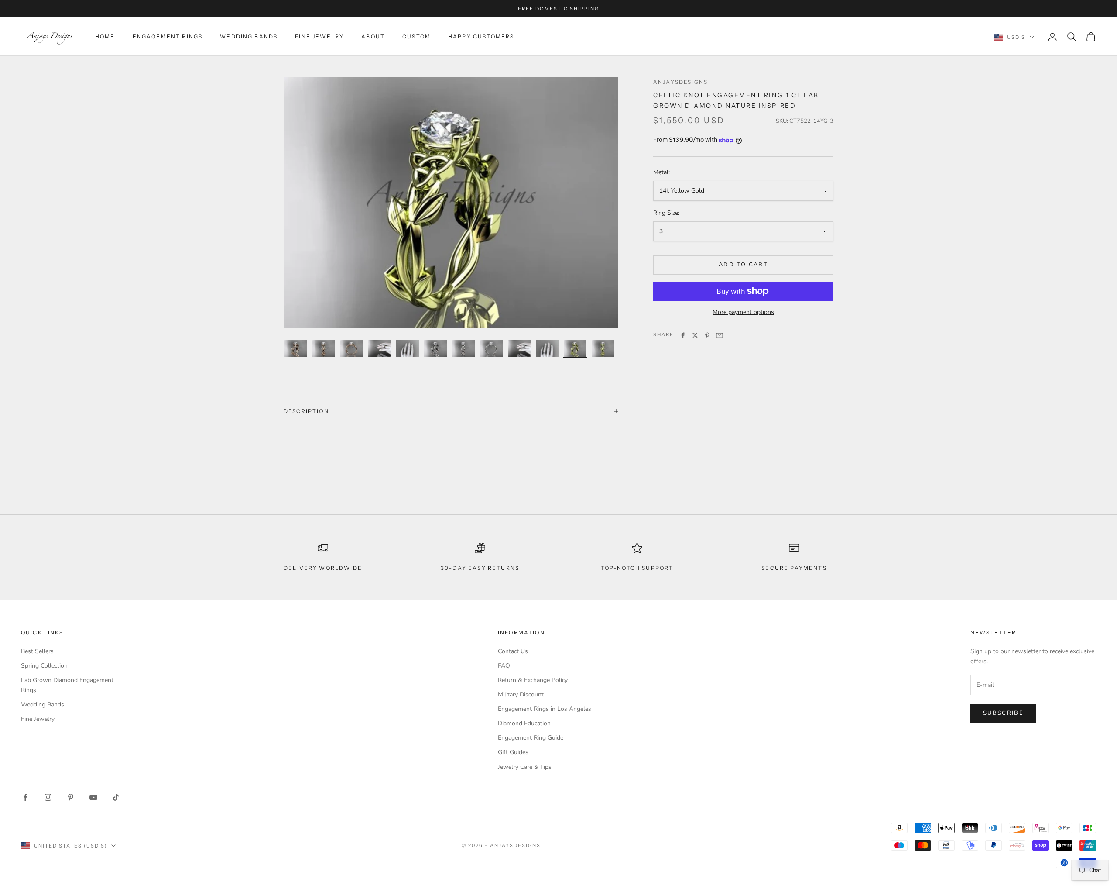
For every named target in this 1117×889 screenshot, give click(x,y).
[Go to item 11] (575, 348)
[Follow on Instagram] (48, 797)
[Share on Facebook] (682, 335)
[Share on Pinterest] (707, 335)
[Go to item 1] (296, 348)
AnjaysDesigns (680, 82)
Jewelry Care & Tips (525, 767)
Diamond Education (524, 723)
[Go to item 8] (491, 348)
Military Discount (521, 694)
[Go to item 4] (379, 348)
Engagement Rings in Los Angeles (544, 709)
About (373, 36)
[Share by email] (719, 335)
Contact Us (513, 651)
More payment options (743, 312)
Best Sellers (37, 651)
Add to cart (743, 265)
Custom (416, 36)
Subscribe (1003, 713)
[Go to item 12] (603, 348)
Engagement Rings (168, 36)
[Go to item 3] (351, 348)
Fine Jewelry (319, 36)
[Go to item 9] (519, 348)
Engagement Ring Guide (530, 738)
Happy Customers (481, 36)
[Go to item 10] (547, 348)
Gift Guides (513, 752)
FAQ (504, 666)
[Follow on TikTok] (116, 797)
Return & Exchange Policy (533, 680)
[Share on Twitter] (695, 335)
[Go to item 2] (324, 348)
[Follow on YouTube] (93, 797)
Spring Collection (44, 666)
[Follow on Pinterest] (70, 797)
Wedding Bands (249, 36)
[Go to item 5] (407, 348)
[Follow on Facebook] (25, 797)
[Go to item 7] (463, 348)
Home (105, 36)
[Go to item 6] (435, 348)
